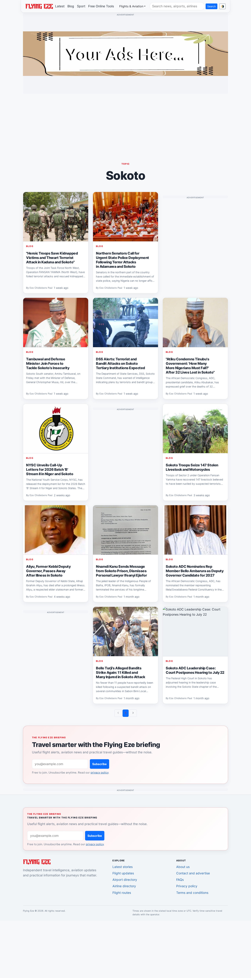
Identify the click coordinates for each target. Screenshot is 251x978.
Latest (59, 6)
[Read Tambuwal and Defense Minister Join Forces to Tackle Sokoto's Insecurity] (55, 322)
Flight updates (123, 873)
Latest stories (122, 867)
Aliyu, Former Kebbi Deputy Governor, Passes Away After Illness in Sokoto (48, 570)
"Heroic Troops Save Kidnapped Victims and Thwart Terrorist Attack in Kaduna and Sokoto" (52, 257)
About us (183, 867)
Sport (81, 6)
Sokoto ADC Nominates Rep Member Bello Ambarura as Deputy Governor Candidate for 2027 (194, 570)
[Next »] (133, 713)
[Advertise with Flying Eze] (125, 53)
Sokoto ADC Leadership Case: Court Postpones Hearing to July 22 (195, 670)
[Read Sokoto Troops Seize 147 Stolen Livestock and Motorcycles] (195, 428)
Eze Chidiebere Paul (41, 287)
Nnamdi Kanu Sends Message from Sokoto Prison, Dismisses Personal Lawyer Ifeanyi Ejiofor (121, 570)
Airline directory (124, 886)
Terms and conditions (192, 893)
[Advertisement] (125, 122)
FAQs (180, 880)
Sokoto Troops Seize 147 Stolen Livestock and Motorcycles (192, 467)
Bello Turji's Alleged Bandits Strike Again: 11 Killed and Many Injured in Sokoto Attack (120, 672)
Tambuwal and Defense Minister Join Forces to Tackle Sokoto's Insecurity (47, 363)
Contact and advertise (193, 873)
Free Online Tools (101, 6)
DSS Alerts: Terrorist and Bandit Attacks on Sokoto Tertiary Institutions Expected (120, 363)
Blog (70, 6)
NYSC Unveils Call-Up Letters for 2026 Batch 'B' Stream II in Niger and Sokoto (49, 469)
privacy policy (99, 772)
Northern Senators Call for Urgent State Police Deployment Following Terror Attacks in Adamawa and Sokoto (122, 259)
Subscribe (99, 764)
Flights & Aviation (131, 6)
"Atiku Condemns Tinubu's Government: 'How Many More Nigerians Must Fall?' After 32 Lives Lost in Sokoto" (190, 365)
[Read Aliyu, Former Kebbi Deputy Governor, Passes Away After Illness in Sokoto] (55, 530)
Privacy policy (186, 886)
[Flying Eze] (39, 6)
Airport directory (124, 880)
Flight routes (121, 893)
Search (211, 6)
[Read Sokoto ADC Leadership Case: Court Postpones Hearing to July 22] (195, 631)
